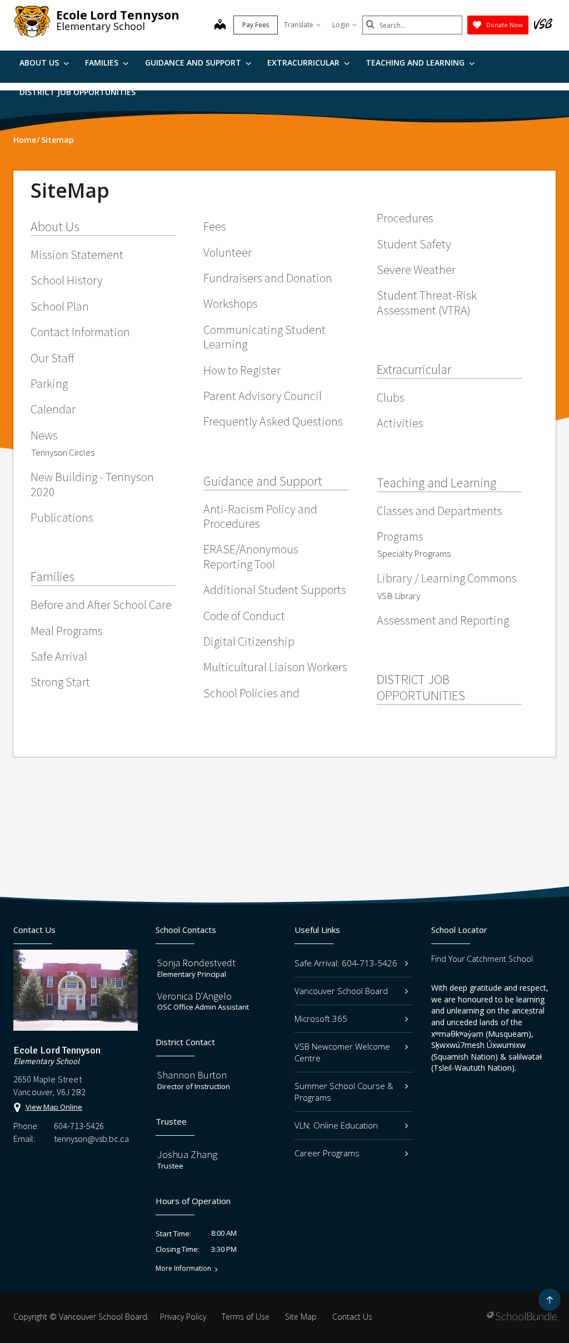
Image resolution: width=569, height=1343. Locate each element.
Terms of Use (245, 1316)
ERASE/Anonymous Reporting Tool (250, 556)
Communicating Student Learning (264, 337)
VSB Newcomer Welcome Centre (342, 1052)
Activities (400, 423)
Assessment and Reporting (443, 620)
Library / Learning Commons (447, 578)
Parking (49, 383)
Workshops (230, 303)
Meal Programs (67, 630)
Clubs (391, 397)
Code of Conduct (244, 615)
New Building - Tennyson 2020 (92, 484)
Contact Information (80, 332)
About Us (40, 62)
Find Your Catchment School (482, 958)
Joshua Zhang (187, 1154)
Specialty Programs (414, 553)
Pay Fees (255, 24)
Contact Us (352, 1316)
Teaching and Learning (416, 62)
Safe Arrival (59, 656)
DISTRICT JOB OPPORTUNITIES (77, 92)
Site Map (301, 1316)
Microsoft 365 (321, 1018)
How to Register (242, 370)
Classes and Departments (439, 510)
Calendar (53, 409)
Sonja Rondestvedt (196, 962)
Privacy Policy (183, 1316)
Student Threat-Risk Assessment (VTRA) (427, 302)
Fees (214, 226)
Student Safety (414, 244)
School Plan (60, 306)
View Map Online (54, 1107)
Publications (62, 517)
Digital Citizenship (249, 641)
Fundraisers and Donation (267, 278)
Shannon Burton (192, 1075)
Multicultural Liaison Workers (275, 667)
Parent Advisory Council (262, 395)
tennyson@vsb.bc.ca (91, 1138)
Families (103, 62)
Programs (400, 536)
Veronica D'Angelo (194, 996)
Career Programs (327, 1153)
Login (341, 24)
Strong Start (60, 682)
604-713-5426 (79, 1125)
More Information (183, 1268)
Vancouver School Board (341, 990)
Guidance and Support (194, 62)
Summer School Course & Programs (344, 1091)
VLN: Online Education (336, 1125)
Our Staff (52, 358)
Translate (298, 24)
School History (67, 280)
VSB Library (398, 596)
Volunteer (227, 252)
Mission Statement (77, 254)
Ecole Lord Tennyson (117, 15)
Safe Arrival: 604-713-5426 (346, 962)
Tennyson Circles (62, 452)
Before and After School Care (101, 604)
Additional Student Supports (274, 589)
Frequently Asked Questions (273, 421)
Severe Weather (416, 269)
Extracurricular (304, 62)
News (44, 435)
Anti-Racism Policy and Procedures (260, 516)
